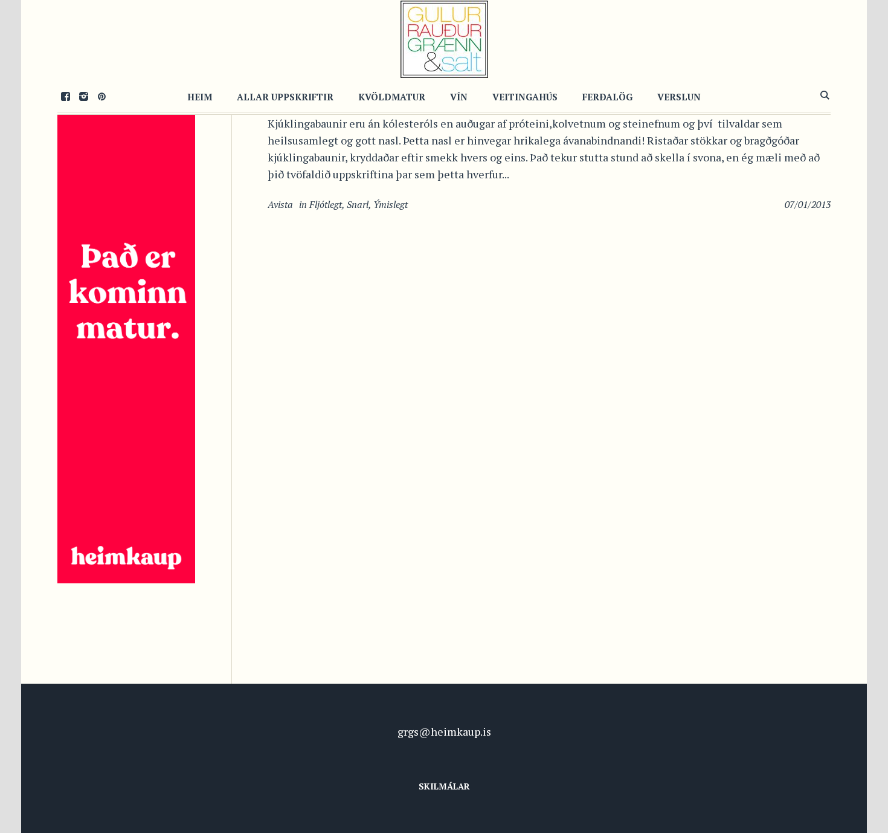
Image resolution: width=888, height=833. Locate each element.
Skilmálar (444, 786)
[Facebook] (65, 96)
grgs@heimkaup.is (444, 731)
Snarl (357, 204)
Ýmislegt (390, 204)
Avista (280, 204)
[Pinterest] (101, 96)
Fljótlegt (325, 204)
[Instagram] (83, 96)
